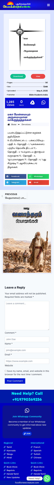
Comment (10, 333)
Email (8, 354)
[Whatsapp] (47, 478)
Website (9, 365)
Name (9, 343)
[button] (15, 176)
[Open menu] (48, 5)
